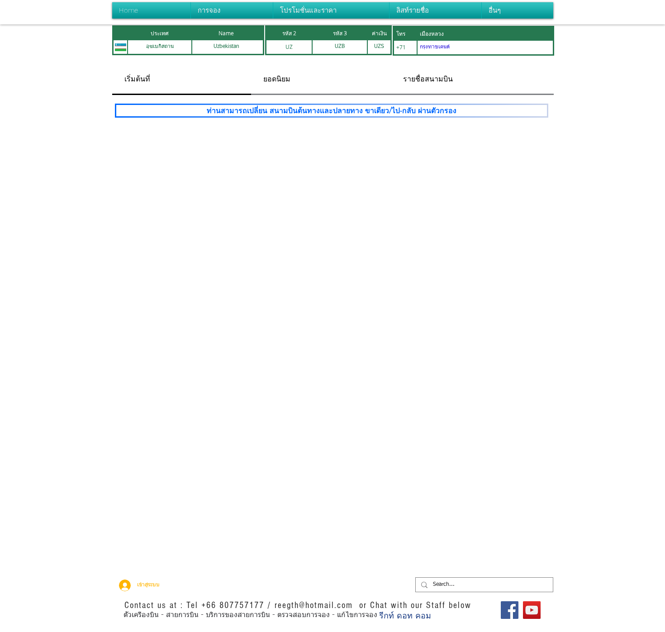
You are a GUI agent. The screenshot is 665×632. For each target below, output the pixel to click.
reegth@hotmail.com (314, 605)
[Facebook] (509, 610)
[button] (232, 10)
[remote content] (331, 256)
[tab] (181, 79)
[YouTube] (532, 610)
